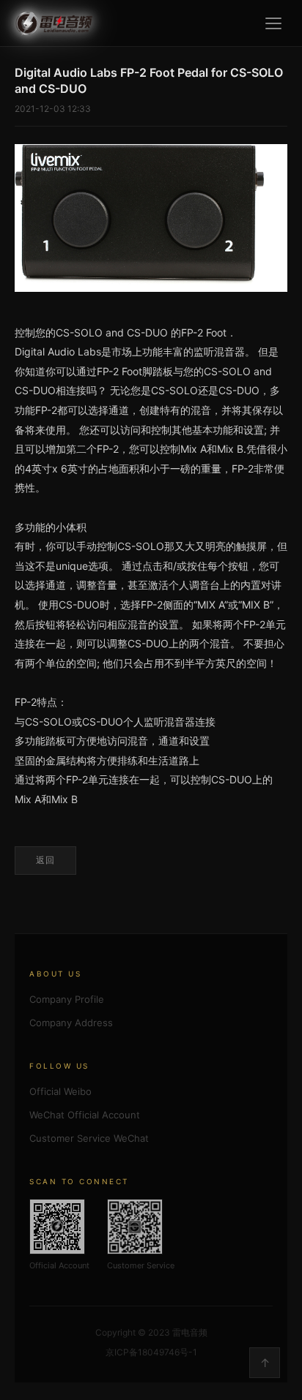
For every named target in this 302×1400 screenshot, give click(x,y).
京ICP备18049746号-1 (151, 1352)
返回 (45, 859)
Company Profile (66, 999)
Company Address (71, 1022)
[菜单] (273, 23)
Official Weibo (60, 1091)
